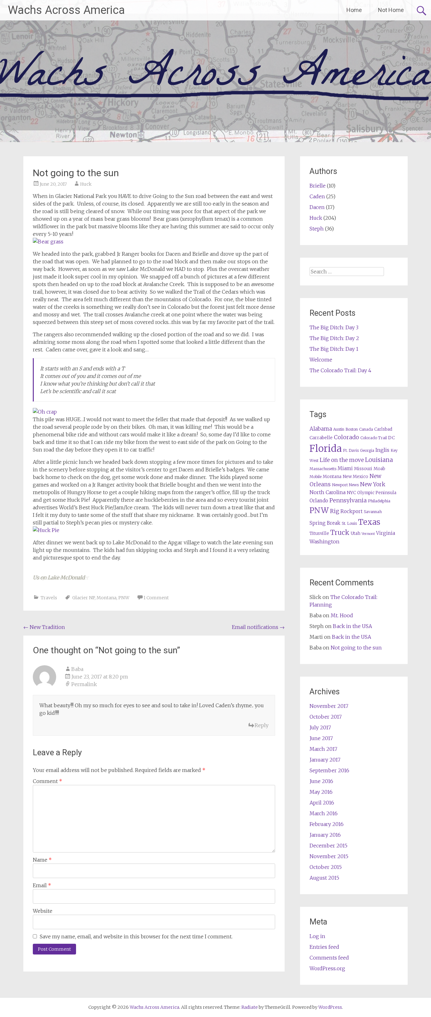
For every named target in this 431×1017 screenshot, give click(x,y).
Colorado (346, 437)
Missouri (363, 468)
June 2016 (321, 781)
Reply (262, 725)
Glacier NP (83, 598)
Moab (379, 468)
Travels (49, 598)
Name (42, 860)
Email (42, 885)
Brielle (318, 185)
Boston (351, 429)
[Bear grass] (48, 241)
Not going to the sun (356, 647)
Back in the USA (352, 626)
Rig (334, 511)
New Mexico (355, 476)
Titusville (319, 533)
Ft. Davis (351, 450)
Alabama (321, 429)
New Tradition (44, 627)
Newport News (345, 484)
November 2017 (329, 706)
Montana (106, 598)
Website (42, 911)
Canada (366, 429)
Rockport (351, 511)
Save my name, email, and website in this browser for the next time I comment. (136, 936)
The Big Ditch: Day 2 (334, 338)
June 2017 (321, 738)
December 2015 (328, 845)
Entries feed (324, 947)
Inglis (382, 450)
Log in (317, 936)
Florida (326, 448)
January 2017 (325, 760)
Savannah (373, 511)
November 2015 (329, 856)
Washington (324, 541)
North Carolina (327, 492)
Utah (355, 533)
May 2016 (321, 792)
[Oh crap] (45, 412)
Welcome (321, 359)
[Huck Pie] (46, 530)
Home (354, 10)
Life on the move (342, 460)
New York (372, 484)
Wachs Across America (66, 10)
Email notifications (258, 627)
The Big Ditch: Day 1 (334, 349)
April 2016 (322, 802)
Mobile (316, 476)
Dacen (317, 207)
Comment (47, 781)
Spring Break (325, 523)
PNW (123, 598)
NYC (351, 492)
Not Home (391, 10)
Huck (86, 184)
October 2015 (326, 867)
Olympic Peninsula (376, 492)
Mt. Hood (342, 615)
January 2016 (325, 835)
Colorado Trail (373, 437)
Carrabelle (321, 437)
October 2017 (326, 717)
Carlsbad (383, 429)
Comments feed (329, 957)
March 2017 (323, 749)
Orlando (319, 501)
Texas (369, 522)
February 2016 (327, 824)
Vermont (368, 534)
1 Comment (156, 598)
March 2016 (324, 813)
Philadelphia (379, 501)
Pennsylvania (348, 500)
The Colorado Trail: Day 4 (340, 370)
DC (391, 437)
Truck (339, 533)
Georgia (367, 450)
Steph (317, 228)
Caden (317, 196)
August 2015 (324, 878)
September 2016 (329, 770)
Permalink (84, 684)
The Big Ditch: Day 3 (334, 327)
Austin (338, 429)
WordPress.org (327, 968)
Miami (345, 468)
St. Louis (349, 523)
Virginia (385, 533)
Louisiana (379, 460)
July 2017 (320, 727)
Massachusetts (323, 468)
